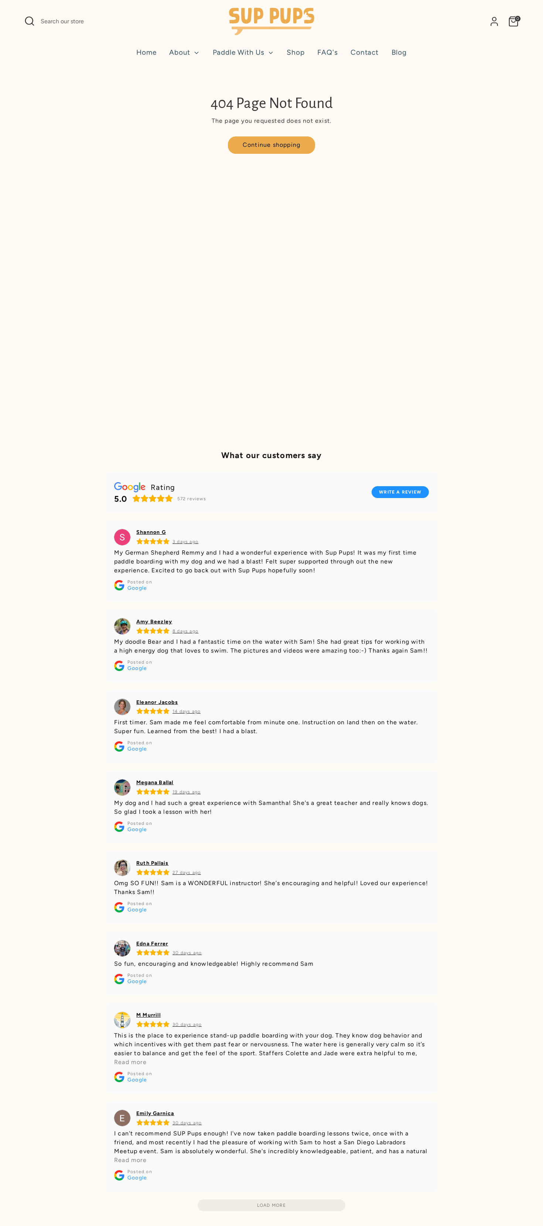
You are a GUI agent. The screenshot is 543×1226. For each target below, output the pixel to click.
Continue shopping (271, 144)
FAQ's (327, 52)
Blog (399, 52)
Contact (365, 52)
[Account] (494, 21)
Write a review (400, 492)
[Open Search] (29, 21)
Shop (295, 52)
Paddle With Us (240, 52)
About (180, 52)
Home (146, 52)
